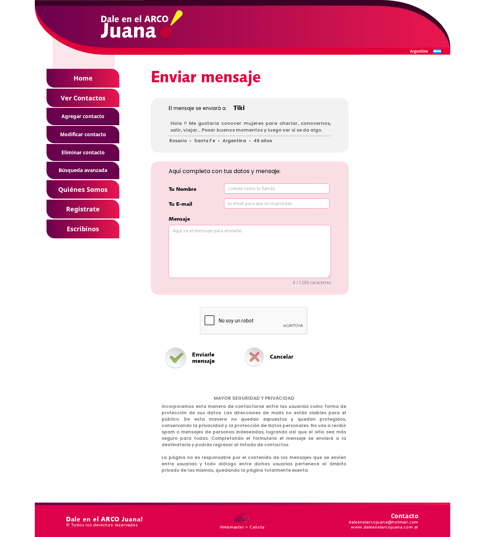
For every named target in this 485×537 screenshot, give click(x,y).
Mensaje (179, 219)
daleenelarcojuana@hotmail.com (383, 522)
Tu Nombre (182, 189)
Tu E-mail (180, 204)
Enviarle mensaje (203, 357)
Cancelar (281, 356)
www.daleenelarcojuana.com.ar (384, 527)
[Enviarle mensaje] (175, 358)
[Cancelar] (265, 345)
